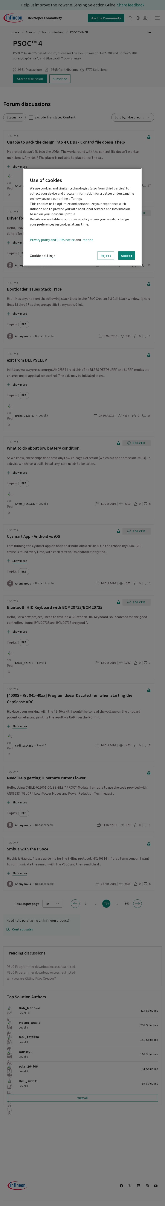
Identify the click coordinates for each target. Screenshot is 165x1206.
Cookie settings (43, 255)
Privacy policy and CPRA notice (52, 240)
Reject (106, 255)
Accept (127, 255)
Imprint (87, 240)
